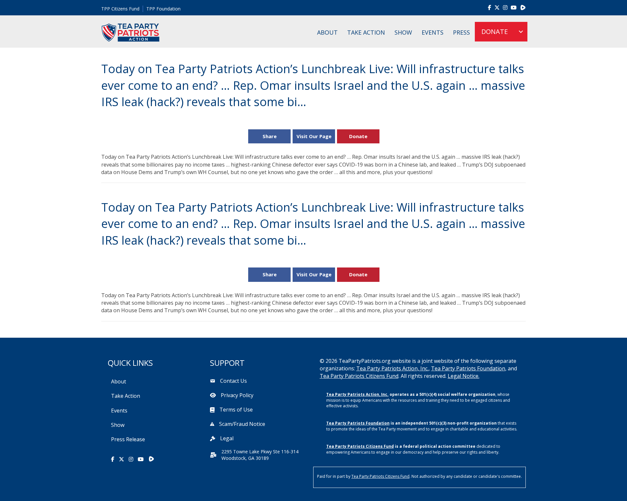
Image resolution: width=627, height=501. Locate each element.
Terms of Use (236, 409)
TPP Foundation (163, 9)
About (327, 32)
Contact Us (233, 380)
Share (270, 136)
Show (403, 32)
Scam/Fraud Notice (242, 424)
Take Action (366, 32)
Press (461, 32)
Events (432, 32)
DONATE (494, 31)
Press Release (128, 439)
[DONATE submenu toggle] (520, 31)
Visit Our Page (314, 136)
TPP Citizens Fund (120, 9)
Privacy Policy (237, 395)
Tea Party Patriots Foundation (468, 368)
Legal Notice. (463, 376)
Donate (358, 136)
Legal (226, 438)
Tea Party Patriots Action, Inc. (392, 368)
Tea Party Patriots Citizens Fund (359, 376)
